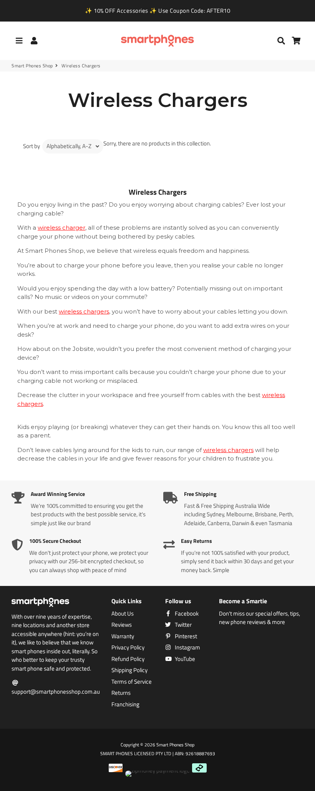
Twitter (183, 625)
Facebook (186, 613)
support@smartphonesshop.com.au (56, 691)
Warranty (122, 636)
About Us (122, 613)
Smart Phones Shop (32, 65)
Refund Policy (127, 659)
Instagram (187, 647)
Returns (121, 693)
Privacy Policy (127, 647)
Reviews (121, 625)
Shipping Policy (129, 670)
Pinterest (185, 636)
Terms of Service (131, 682)
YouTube (184, 659)
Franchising (125, 704)
